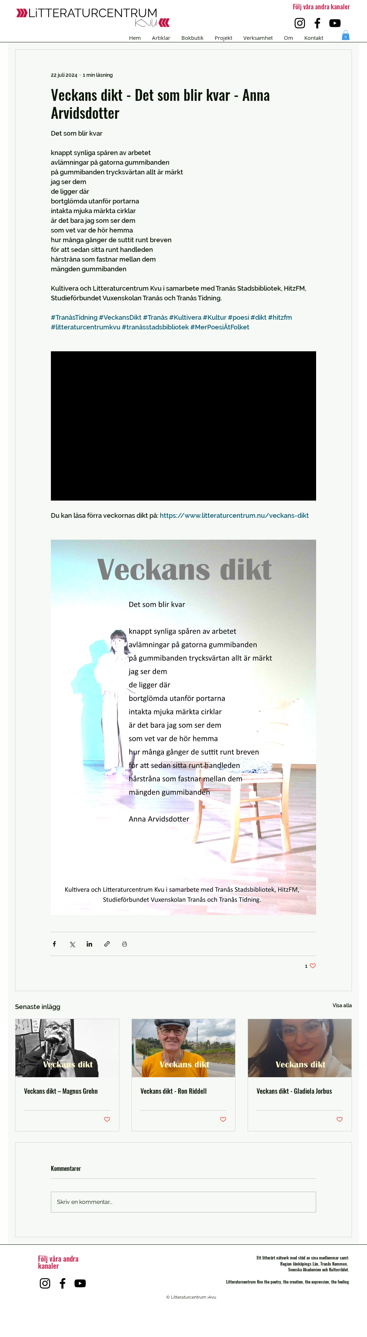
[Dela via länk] (107, 943)
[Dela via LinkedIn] (89, 943)
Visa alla (342, 1005)
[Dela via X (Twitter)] (71, 943)
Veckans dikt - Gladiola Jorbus (294, 1091)
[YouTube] (335, 23)
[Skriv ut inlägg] (124, 943)
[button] (346, 35)
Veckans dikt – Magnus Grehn (61, 1091)
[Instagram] (300, 23)
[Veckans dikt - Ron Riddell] (183, 1048)
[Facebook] (317, 23)
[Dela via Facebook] (54, 943)
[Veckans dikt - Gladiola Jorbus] (300, 1048)
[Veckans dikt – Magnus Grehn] (67, 1048)
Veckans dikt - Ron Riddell (173, 1091)
